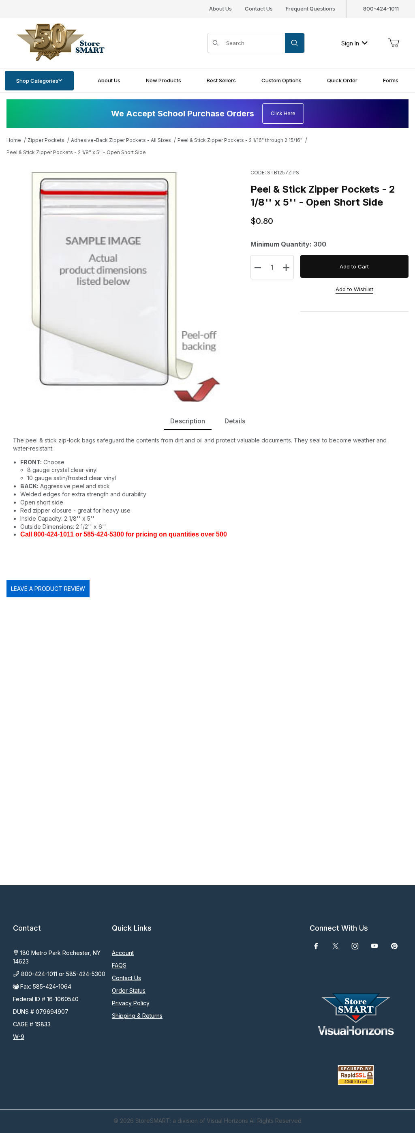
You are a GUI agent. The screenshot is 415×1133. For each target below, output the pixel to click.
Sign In (350, 43)
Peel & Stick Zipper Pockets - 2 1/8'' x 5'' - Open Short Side (76, 152)
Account (123, 952)
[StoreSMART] (59, 42)
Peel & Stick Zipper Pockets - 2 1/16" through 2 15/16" (240, 140)
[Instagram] (355, 946)
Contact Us (259, 8)
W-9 (18, 1036)
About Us (220, 8)
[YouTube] (374, 946)
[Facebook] (316, 946)
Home (13, 140)
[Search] (294, 43)
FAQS (119, 965)
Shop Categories (37, 80)
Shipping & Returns (137, 1015)
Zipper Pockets (46, 140)
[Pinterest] (394, 946)
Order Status (128, 990)
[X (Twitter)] (335, 946)
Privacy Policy (131, 1003)
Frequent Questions (310, 8)
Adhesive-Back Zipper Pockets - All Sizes (121, 140)
